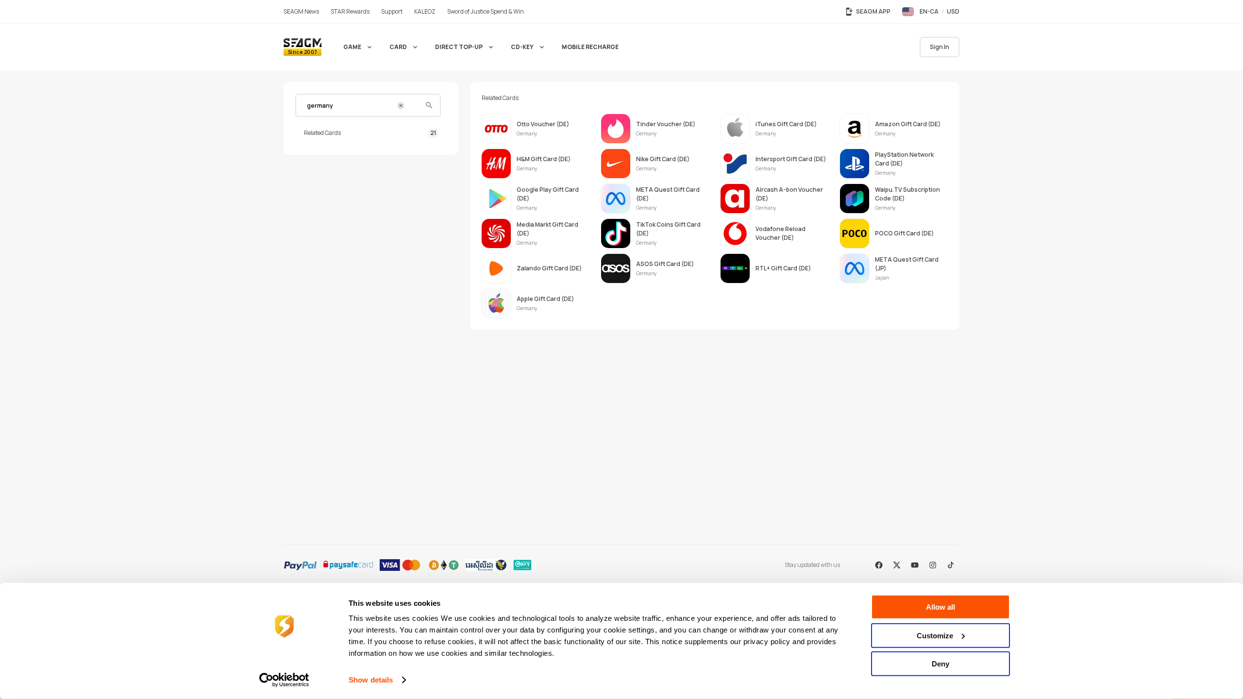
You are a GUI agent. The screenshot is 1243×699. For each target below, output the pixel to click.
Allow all (940, 607)
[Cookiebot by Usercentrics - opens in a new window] (284, 680)
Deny (940, 664)
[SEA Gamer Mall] (302, 47)
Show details (371, 680)
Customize (935, 635)
